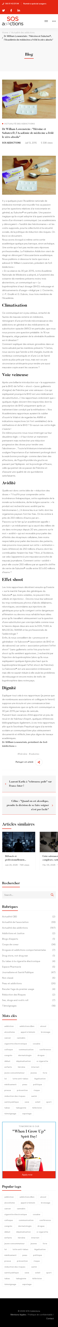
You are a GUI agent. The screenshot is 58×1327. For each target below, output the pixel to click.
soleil (37, 1102)
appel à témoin (28, 1032)
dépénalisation (23, 1061)
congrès (8, 1055)
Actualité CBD (28, 916)
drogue (40, 1055)
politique (37, 1084)
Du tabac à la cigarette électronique (28, 961)
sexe (27, 1102)
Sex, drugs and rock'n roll (28, 1000)
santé (34, 1096)
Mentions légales (18, 1314)
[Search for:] (29, 894)
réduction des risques (14, 1096)
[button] (29, 1174)
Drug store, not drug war (28, 955)
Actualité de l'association (28, 922)
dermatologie (25, 1055)
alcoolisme (9, 1032)
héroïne (21, 1067)
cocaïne (36, 1043)
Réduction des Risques (28, 994)
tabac (7, 1108)
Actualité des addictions (23, 32)
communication (26, 1049)
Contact (50, 1318)
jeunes (34, 1073)
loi (5, 1078)
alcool (43, 1026)
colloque (8, 1049)
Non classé (28, 978)
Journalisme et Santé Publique (28, 972)
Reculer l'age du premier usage (28, 989)
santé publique (11, 1102)
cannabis (21, 1038)
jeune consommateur (14, 1073)
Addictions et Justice (28, 933)
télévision (37, 1108)
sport (49, 1102)
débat (7, 1061)
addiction (9, 1026)
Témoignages (28, 1005)
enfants (8, 1067)
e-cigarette (42, 1061)
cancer (7, 1038)
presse (7, 1090)
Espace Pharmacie (28, 966)
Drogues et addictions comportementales (28, 950)
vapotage (27, 1113)
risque (37, 1090)
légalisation (40, 1078)
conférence (45, 1049)
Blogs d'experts (28, 939)
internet (35, 1067)
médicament (10, 1084)
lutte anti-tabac (20, 1078)
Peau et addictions (28, 983)
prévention (22, 1090)
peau (24, 1084)
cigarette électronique (15, 1043)
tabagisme (21, 1108)
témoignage (10, 1113)
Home (5, 32)
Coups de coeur (28, 944)
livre (45, 1073)
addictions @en (27, 1026)
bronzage (45, 1032)
